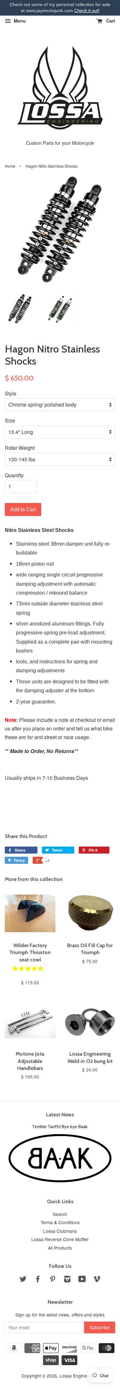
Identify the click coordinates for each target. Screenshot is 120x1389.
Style (10, 393)
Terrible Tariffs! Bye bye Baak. (60, 1126)
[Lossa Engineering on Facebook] (37, 1280)
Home (10, 166)
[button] (28, 968)
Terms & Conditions (60, 1222)
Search (60, 1214)
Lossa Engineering (78, 1375)
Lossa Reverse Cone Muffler (60, 1239)
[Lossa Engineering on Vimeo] (96, 1280)
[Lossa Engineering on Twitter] (23, 1280)
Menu (19, 20)
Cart (110, 20)
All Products (60, 1248)
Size (10, 420)
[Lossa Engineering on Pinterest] (52, 1280)
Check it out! (87, 10)
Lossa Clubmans (60, 1231)
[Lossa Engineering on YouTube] (82, 1280)
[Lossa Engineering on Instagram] (67, 1280)
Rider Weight (20, 447)
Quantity (14, 475)
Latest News (60, 1115)
